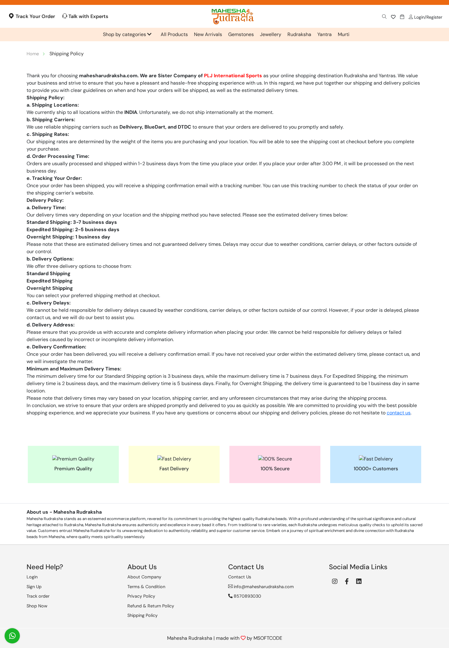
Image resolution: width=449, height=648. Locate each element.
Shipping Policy (142, 615)
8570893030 (246, 596)
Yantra (324, 34)
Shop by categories (125, 34)
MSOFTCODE (268, 638)
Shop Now (37, 606)
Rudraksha (299, 34)
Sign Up (34, 586)
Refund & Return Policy (150, 606)
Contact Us (239, 577)
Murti (343, 34)
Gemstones (241, 34)
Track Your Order (34, 16)
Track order (38, 596)
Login (32, 577)
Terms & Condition (146, 586)
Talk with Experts (87, 16)
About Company (144, 577)
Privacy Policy (141, 596)
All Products (174, 34)
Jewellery (270, 34)
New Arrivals (208, 34)
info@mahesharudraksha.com (263, 586)
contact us (399, 413)
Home (33, 54)
